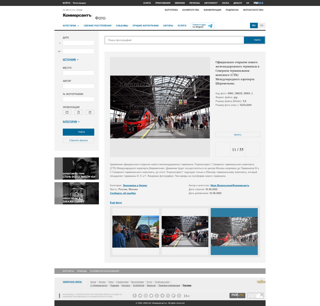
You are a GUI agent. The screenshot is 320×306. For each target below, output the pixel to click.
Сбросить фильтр (78, 140)
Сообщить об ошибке (123, 193)
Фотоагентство (253, 10)
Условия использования (104, 271)
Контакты (68, 271)
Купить (237, 134)
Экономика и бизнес (135, 185)
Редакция (114, 285)
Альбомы (122, 25)
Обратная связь (72, 282)
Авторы (168, 25)
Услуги (182, 25)
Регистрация (79, 3)
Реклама (187, 285)
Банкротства (190, 10)
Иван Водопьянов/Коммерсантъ (230, 185)
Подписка (232, 10)
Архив (93, 282)
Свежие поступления (97, 25)
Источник (69, 59)
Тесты (149, 282)
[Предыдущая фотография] (223, 149)
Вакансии (151, 285)
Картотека (171, 10)
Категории (69, 25)
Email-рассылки (162, 282)
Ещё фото (116, 202)
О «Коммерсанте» (99, 285)
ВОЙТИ (66, 3)
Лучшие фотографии (146, 25)
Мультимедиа (137, 282)
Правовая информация (169, 285)
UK (247, 3)
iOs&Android (138, 285)
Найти (81, 132)
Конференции (212, 10)
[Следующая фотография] (252, 149)
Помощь (82, 271)
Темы (111, 282)
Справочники (122, 282)
